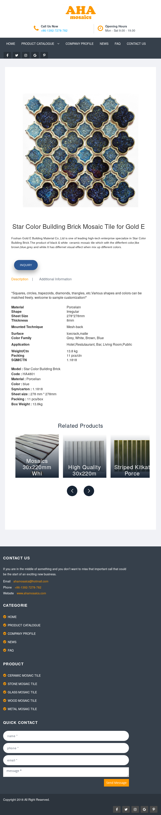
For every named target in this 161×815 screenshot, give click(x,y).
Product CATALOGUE (37, 43)
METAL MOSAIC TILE (22, 709)
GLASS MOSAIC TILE (22, 692)
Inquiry (26, 265)
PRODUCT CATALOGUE (24, 625)
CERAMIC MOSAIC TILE (24, 675)
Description (19, 279)
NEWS (104, 43)
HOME (10, 43)
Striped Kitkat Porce (128, 470)
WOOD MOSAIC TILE (22, 700)
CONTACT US (136, 43)
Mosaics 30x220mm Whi (33, 467)
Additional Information (55, 279)
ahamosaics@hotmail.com (30, 581)
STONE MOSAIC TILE (22, 684)
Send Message (116, 783)
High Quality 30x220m (80, 470)
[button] (72, 491)
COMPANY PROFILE (79, 43)
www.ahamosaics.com (31, 593)
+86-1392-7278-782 (54, 30)
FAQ (118, 43)
